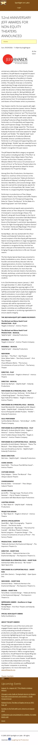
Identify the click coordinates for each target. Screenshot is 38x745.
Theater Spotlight (7, 676)
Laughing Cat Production (20, 740)
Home (6, 42)
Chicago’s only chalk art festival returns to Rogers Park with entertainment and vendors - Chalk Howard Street (18, 696)
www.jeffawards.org (8, 670)
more (3, 721)
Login (19, 8)
